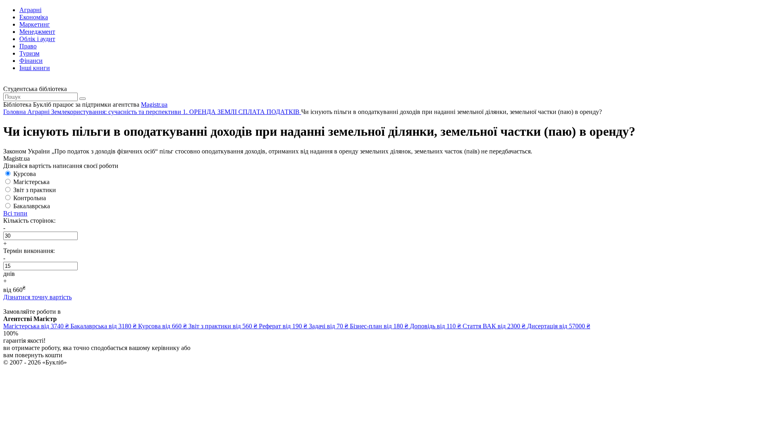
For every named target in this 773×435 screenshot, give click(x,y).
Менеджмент (37, 31)
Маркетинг (34, 24)
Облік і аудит (37, 38)
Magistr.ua (154, 104)
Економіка (33, 17)
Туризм (29, 53)
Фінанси (31, 60)
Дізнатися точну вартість (37, 297)
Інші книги (34, 67)
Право (28, 46)
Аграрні (30, 9)
